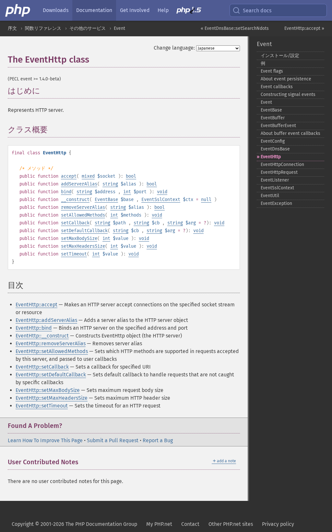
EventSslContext (160, 199)
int (127, 192)
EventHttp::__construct (42, 336)
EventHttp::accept (36, 304)
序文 (12, 28)
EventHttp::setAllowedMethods (52, 351)
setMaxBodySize (79, 238)
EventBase (106, 199)
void (162, 192)
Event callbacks (277, 86)
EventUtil (270, 195)
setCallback (75, 223)
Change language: (174, 48)
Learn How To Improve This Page (45, 440)
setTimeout (74, 254)
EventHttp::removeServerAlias (51, 343)
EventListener (275, 180)
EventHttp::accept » (304, 28)
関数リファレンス (43, 28)
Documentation (94, 10)
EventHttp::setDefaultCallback (51, 375)
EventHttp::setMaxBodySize (48, 390)
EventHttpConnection (282, 164)
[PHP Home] (18, 10)
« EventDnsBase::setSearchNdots (235, 28)
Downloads (55, 10)
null (206, 199)
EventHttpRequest (279, 172)
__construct (75, 199)
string (110, 184)
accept (69, 176)
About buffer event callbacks (290, 133)
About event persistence (286, 79)
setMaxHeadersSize (83, 246)
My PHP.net (159, 524)
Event (119, 28)
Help (163, 10)
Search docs (257, 10)
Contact (190, 524)
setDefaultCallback (84, 230)
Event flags (272, 71)
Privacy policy (278, 524)
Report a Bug (158, 440)
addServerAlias (79, 184)
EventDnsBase (275, 149)
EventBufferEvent (278, 125)
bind (66, 192)
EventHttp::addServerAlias (46, 320)
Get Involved (135, 10)
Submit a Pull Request (112, 440)
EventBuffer (273, 118)
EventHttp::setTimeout (42, 406)
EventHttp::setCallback (42, 367)
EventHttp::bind (34, 328)
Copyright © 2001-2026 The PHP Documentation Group (74, 524)
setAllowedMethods (83, 215)
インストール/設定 (280, 55)
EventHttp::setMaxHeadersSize (52, 398)
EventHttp (271, 157)
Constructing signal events (288, 94)
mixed (88, 176)
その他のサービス (87, 28)
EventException (276, 203)
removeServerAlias (83, 207)
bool (131, 176)
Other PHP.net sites (230, 524)
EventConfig (273, 141)
